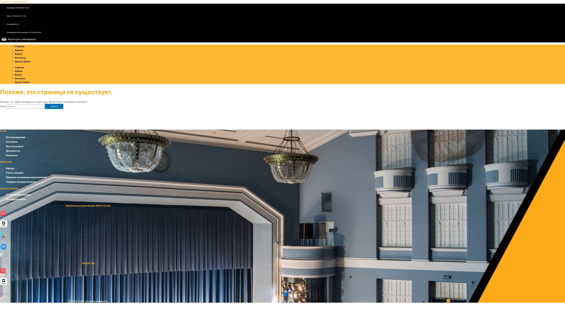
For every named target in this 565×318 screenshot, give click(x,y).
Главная (19, 67)
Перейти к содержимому (13, 1)
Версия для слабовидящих (21, 39)
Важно (18, 74)
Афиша (19, 71)
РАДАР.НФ (88, 263)
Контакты (20, 78)
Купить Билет (22, 61)
